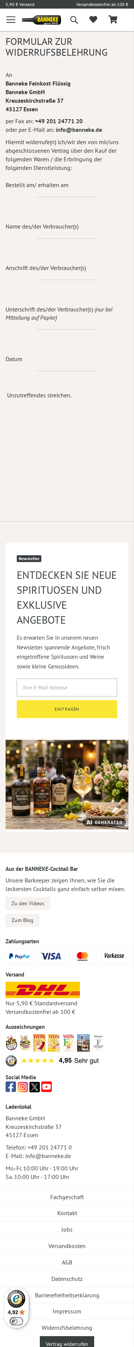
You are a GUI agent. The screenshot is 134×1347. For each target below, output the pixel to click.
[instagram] (22, 1089)
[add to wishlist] (93, 20)
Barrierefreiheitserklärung (67, 1295)
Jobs (67, 1229)
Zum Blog (23, 920)
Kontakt (67, 1213)
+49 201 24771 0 (50, 1147)
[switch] (16, 1321)
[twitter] (34, 1089)
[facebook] (11, 1089)
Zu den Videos (28, 903)
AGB (67, 1262)
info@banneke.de (79, 129)
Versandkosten (67, 1246)
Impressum (67, 1311)
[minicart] (112, 20)
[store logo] (35, 20)
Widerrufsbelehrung (67, 1327)
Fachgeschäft (67, 1197)
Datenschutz (67, 1278)
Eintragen (67, 709)
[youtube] (46, 1089)
